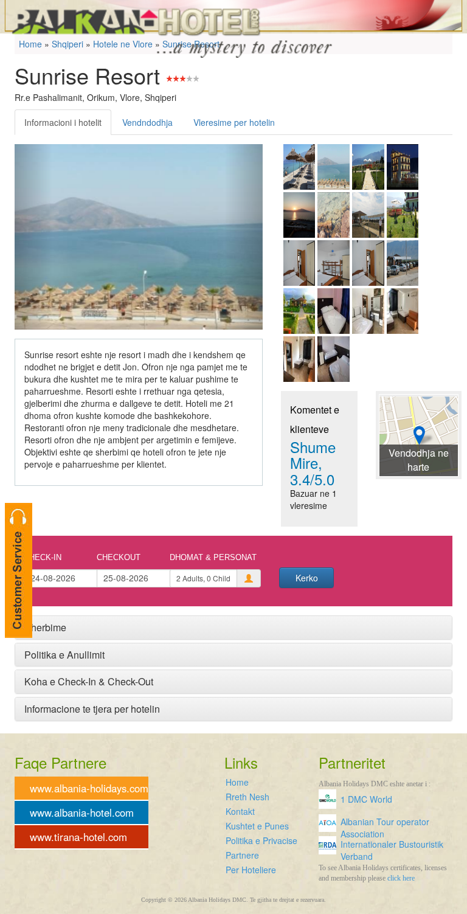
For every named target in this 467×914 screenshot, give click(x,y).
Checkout (118, 557)
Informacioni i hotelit (63, 122)
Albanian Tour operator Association (385, 824)
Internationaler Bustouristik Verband (392, 847)
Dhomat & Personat (213, 557)
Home (237, 782)
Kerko (307, 578)
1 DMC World (366, 799)
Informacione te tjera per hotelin (92, 709)
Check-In (42, 557)
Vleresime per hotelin (234, 122)
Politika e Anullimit (64, 655)
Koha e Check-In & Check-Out (88, 681)
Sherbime (45, 627)
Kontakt (240, 811)
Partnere (242, 855)
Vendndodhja (147, 122)
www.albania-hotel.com (82, 812)
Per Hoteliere (251, 870)
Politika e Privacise (261, 840)
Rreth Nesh (247, 797)
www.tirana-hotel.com (78, 836)
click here (401, 878)
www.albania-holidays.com (89, 788)
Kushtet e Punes (257, 826)
